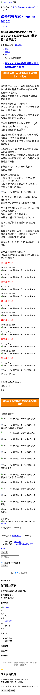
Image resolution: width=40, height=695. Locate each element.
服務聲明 (23, 665)
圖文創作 (18, 45)
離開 (12, 691)
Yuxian (3, 523)
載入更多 (4, 552)
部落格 (7, 52)
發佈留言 (4, 565)
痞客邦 (14, 536)
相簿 (7, 49)
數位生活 (17, 542)
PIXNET (10, 663)
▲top (3, 548)
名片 (7, 54)
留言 (19, 536)
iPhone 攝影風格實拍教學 (23, 544)
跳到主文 (4, 27)
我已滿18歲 (5, 691)
